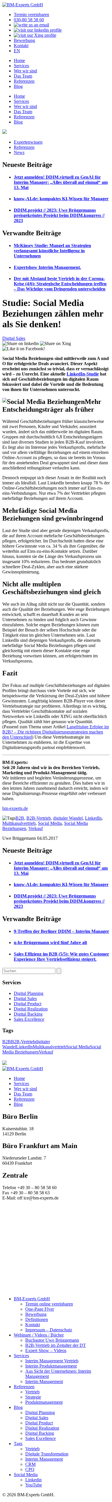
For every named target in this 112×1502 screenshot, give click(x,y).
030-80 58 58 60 (29, 19)
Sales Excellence (29, 1019)
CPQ (29, 1469)
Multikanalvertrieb (19, 823)
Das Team (23, 76)
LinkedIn (93, 818)
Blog (18, 86)
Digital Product (27, 1003)
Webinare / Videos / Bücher (39, 1334)
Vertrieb (32, 1391)
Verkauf (35, 828)
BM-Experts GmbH (32, 1298)
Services (21, 65)
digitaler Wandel (68, 818)
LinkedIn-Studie (83, 373)
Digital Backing (28, 1014)
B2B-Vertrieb (38, 818)
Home (19, 60)
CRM (30, 1464)
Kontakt (21, 45)
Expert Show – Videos (45, 1350)
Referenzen (24, 81)
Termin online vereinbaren (49, 1303)
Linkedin (33, 1479)
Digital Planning (28, 993)
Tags (18, 1443)
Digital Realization (31, 1008)
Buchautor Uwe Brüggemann (52, 1340)
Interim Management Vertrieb (51, 1360)
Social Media (50, 823)
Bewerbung (24, 40)
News (19, 152)
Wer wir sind (25, 70)
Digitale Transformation (46, 1453)
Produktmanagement (44, 1402)
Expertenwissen (28, 142)
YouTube (33, 1484)
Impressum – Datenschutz (48, 1329)
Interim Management (44, 1381)
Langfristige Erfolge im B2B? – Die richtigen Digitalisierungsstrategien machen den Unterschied (55, 732)
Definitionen (36, 1319)
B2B (20, 818)
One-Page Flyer (39, 1309)
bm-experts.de (15, 808)
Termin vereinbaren (31, 14)
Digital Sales (13, 338)
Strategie (33, 1397)
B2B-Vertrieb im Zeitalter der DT (55, 1345)
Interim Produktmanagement (51, 1366)
